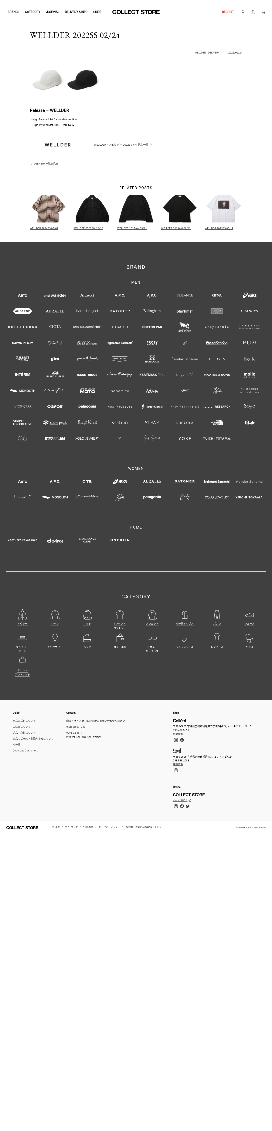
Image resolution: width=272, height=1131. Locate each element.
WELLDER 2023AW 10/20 (88, 228)
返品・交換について (24, 732)
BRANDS (13, 12)
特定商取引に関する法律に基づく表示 (143, 827)
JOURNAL (52, 12)
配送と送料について (24, 720)
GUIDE (97, 12)
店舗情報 (178, 734)
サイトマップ (71, 827)
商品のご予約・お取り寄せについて (33, 738)
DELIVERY (214, 52)
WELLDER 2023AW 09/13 (176, 228)
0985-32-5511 (74, 732)
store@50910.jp (75, 726)
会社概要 (55, 827)
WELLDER (200, 52)
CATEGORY (32, 12)
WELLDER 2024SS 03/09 (44, 228)
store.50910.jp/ (182, 800)
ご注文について (22, 726)
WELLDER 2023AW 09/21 (132, 228)
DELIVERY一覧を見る (46, 163)
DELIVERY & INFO (76, 12)
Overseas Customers (25, 750)
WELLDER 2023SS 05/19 (219, 228)
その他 (16, 744)
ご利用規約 (88, 827)
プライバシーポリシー (109, 827)
